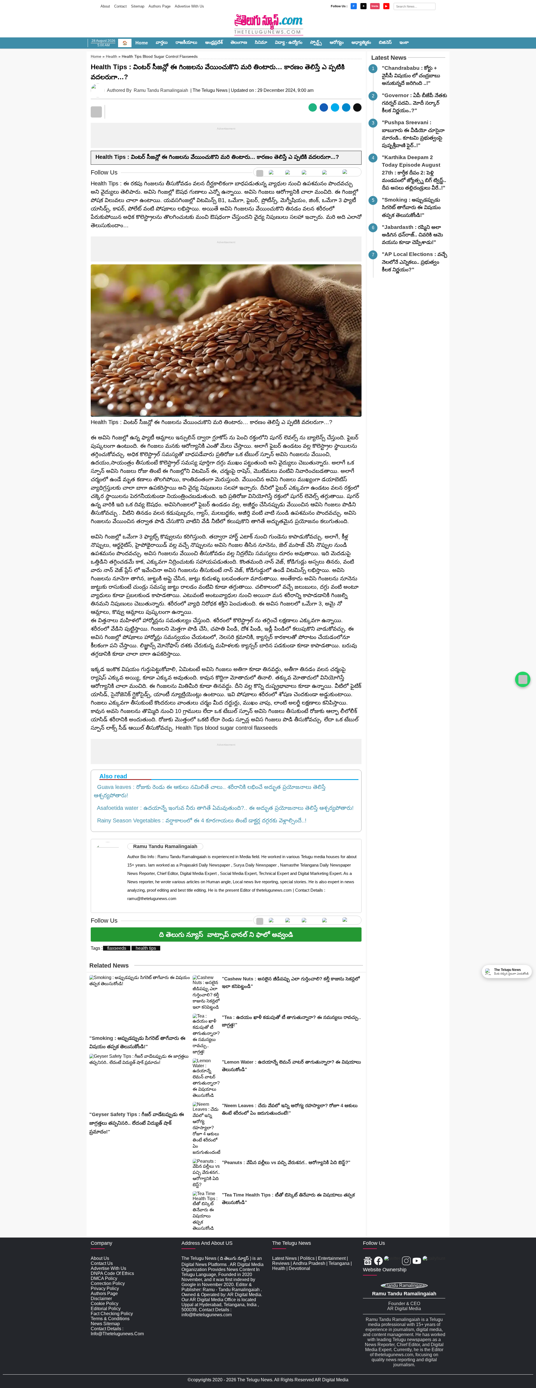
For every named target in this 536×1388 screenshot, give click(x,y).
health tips (146, 948)
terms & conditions (110, 1318)
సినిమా (261, 42)
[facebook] (274, 172)
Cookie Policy (104, 1303)
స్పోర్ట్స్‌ (316, 42)
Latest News (388, 57)
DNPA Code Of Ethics (112, 1273)
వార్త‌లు (162, 42)
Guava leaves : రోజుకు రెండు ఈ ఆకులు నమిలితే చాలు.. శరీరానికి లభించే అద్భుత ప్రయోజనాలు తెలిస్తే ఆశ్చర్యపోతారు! (210, 791)
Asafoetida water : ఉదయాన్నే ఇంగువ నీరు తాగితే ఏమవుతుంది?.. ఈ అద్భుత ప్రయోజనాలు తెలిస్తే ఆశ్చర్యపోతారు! (224, 808)
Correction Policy (108, 1283)
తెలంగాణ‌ (239, 42)
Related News (109, 965)
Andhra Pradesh (309, 1263)
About (105, 6)
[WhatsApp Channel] (522, 679)
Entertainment (332, 1258)
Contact (120, 6)
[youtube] (329, 172)
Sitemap (137, 6)
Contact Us (102, 1263)
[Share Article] (312, 107)
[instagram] (309, 172)
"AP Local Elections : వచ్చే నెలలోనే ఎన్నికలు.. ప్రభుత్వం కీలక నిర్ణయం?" (414, 261)
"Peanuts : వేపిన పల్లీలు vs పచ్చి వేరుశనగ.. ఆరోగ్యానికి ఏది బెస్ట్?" (286, 1162)
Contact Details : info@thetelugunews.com (117, 1331)
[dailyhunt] (434, 1261)
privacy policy (105, 1288)
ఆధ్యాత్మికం (361, 42)
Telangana (339, 1263)
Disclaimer (101, 1298)
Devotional (299, 1268)
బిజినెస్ (385, 42)
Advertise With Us (189, 6)
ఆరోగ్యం (337, 42)
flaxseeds (116, 948)
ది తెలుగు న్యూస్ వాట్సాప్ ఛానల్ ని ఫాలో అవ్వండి (226, 934)
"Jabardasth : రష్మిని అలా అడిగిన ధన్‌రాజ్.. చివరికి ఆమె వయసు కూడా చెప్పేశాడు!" (412, 234)
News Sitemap (105, 1323)
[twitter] (291, 172)
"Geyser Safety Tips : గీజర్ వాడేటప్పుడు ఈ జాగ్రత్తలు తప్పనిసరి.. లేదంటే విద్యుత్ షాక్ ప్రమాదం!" (136, 1123)
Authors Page (160, 6)
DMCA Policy (104, 1278)
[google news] (260, 172)
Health (111, 56)
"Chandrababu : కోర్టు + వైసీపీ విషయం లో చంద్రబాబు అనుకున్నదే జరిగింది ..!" (411, 75)
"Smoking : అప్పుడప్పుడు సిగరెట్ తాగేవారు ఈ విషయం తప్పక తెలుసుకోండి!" (411, 207)
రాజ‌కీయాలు (186, 42)
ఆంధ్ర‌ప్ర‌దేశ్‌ (214, 42)
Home (141, 42)
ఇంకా (404, 42)
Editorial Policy (106, 1308)
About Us (100, 1258)
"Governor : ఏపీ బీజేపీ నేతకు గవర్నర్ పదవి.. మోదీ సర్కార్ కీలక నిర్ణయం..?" (414, 102)
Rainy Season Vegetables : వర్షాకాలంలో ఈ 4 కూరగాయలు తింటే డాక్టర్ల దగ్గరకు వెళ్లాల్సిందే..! (200, 820)
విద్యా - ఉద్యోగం (288, 42)
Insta (375, 6)
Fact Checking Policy (112, 1313)
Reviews (280, 1263)
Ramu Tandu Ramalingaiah (161, 90)
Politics (307, 1258)
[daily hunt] (350, 172)
